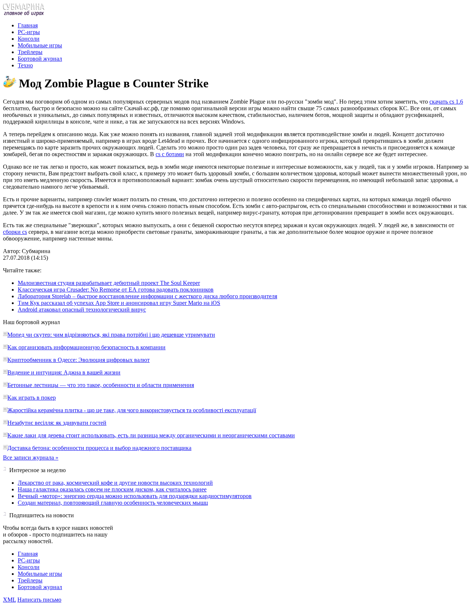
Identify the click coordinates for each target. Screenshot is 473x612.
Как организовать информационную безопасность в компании (86, 347)
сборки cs (15, 232)
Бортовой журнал (40, 59)
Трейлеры (30, 52)
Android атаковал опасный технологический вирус (82, 309)
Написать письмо (39, 599)
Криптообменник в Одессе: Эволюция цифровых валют (78, 360)
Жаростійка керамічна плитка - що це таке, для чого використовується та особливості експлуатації (131, 410)
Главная (28, 25)
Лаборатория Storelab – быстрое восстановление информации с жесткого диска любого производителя (147, 296)
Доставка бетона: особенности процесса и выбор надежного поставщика (99, 448)
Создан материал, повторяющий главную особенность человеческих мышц (113, 503)
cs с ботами (170, 154)
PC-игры (29, 32)
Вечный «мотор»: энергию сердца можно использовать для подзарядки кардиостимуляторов (135, 496)
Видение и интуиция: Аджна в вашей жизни (63, 372)
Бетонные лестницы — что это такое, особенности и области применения (100, 385)
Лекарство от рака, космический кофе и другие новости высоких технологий (115, 483)
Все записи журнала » (30, 457)
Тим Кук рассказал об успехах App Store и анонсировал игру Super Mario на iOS (119, 303)
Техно (25, 65)
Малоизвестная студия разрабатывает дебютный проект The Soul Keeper (109, 283)
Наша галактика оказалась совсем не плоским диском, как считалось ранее (112, 489)
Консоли (29, 39)
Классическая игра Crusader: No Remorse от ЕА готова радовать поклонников (116, 289)
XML (9, 599)
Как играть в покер (31, 397)
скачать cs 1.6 (446, 101)
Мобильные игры (40, 45)
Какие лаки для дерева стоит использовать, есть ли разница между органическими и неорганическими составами (151, 435)
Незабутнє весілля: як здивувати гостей (56, 423)
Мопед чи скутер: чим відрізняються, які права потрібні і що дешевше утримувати (111, 335)
